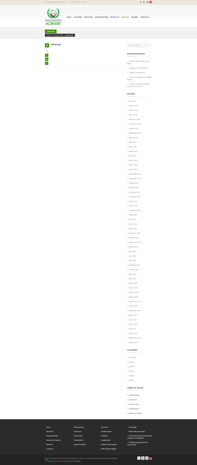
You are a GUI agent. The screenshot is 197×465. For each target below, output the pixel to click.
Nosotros (88, 17)
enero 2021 (133, 228)
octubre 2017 (134, 306)
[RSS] (150, 2)
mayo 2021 (133, 215)
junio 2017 (132, 320)
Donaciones (133, 404)
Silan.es (78, 461)
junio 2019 (132, 279)
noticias (131, 371)
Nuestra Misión (101, 17)
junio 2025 (132, 147)
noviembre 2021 (135, 210)
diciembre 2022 (134, 192)
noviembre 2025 (135, 124)
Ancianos (104, 436)
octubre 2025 (134, 128)
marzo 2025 (133, 160)
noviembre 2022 (135, 197)
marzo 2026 (133, 106)
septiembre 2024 (135, 174)
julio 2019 (132, 274)
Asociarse (133, 400)
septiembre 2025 (135, 133)
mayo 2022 (133, 201)
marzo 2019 (133, 288)
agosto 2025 (133, 137)
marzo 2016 (133, 333)
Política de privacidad (137, 431)
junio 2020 (132, 256)
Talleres (134, 17)
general (131, 366)
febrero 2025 (133, 165)
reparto (131, 376)
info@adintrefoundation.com (56, 2)
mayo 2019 (133, 283)
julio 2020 (132, 251)
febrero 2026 (133, 110)
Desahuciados (106, 431)
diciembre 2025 (134, 119)
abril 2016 (132, 329)
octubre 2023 (134, 183)
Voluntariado (134, 395)
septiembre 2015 (135, 338)
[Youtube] (147, 2)
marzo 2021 (133, 224)
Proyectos (114, 17)
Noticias (125, 17)
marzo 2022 (133, 206)
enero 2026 (133, 115)
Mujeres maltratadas (109, 444)
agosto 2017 (133, 315)
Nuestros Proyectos (54, 440)
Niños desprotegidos (109, 449)
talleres (131, 380)
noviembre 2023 (135, 178)
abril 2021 (132, 219)
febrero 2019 (133, 292)
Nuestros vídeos (135, 413)
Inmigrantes (105, 440)
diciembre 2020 (134, 233)
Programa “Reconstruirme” (139, 68)
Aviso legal (133, 427)
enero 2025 (133, 169)
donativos (132, 357)
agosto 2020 (133, 247)
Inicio (69, 17)
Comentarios (134, 409)
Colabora (78, 17)
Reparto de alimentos (137, 72)
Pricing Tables (58, 35)
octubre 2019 (134, 269)
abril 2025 (132, 156)
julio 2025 (132, 142)
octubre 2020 (134, 238)
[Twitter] (144, 2)
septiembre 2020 (135, 242)
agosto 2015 (133, 342)
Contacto (144, 17)
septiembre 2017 (135, 310)
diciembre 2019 (134, 265)
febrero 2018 (133, 297)
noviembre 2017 (135, 301)
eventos (132, 362)
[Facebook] (140, 2)
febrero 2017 (133, 324)
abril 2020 (132, 260)
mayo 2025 (133, 151)
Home (49, 35)
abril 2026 (132, 101)
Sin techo (104, 427)
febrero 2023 (133, 188)
